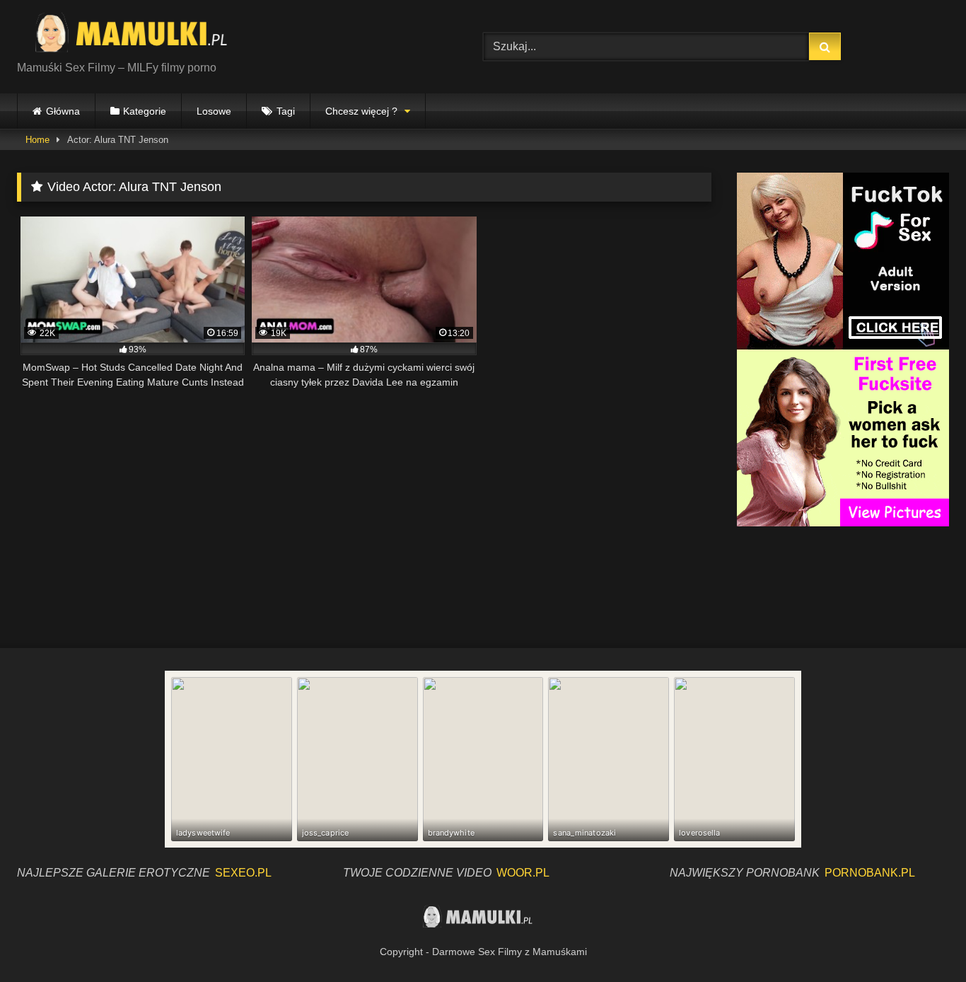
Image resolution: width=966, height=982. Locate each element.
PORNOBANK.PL (870, 873)
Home (37, 139)
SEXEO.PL (243, 873)
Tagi (286, 111)
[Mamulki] (140, 35)
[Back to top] (922, 940)
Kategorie (144, 111)
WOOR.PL (522, 873)
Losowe (214, 111)
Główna (63, 111)
